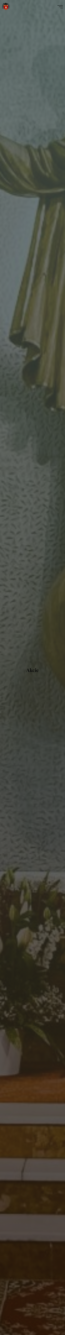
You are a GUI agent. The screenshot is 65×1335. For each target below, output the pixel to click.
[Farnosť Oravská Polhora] (6, 6)
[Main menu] (60, 6)
